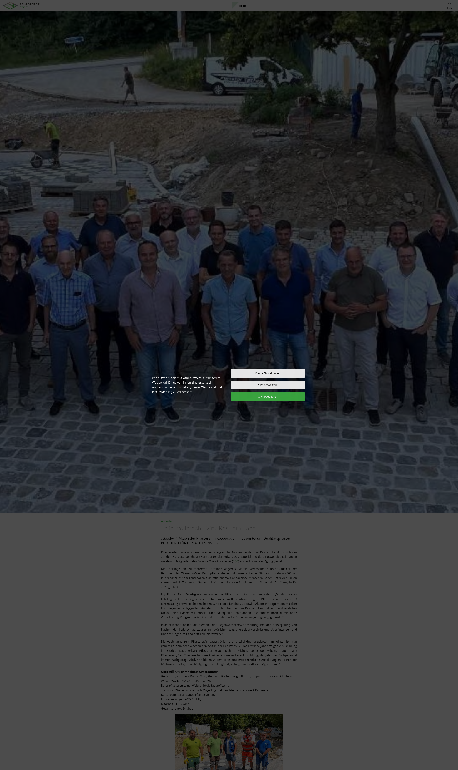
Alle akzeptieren (267, 396)
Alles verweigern (268, 385)
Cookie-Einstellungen (267, 373)
